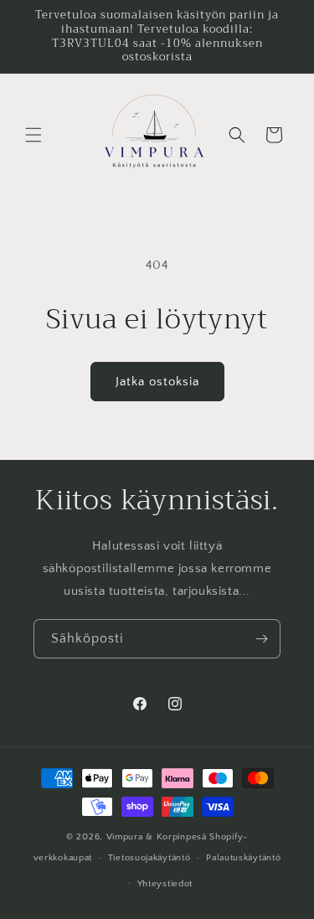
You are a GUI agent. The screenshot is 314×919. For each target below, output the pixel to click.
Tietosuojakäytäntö (149, 858)
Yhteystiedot (165, 884)
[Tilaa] (261, 638)
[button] (33, 134)
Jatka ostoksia (157, 381)
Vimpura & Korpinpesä (158, 837)
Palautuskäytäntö (243, 858)
